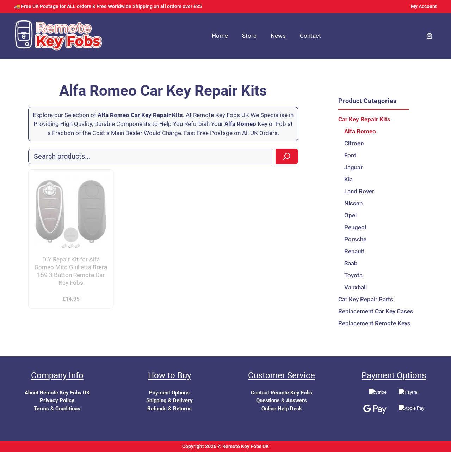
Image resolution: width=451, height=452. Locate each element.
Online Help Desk (281, 408)
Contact (310, 35)
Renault (354, 251)
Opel (350, 215)
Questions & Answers (281, 400)
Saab (351, 263)
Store (249, 35)
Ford (350, 155)
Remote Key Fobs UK (245, 446)
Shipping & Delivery (169, 400)
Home (220, 35)
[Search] (287, 156)
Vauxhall (355, 287)
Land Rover (359, 191)
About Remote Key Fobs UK (57, 393)
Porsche (355, 239)
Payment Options (169, 393)
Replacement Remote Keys (373, 323)
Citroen (354, 143)
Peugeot (355, 227)
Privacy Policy (57, 400)
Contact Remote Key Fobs (281, 393)
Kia (348, 179)
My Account (424, 6)
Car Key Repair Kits (364, 119)
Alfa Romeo (360, 131)
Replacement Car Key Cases (373, 311)
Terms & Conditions (57, 408)
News (278, 35)
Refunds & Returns (169, 408)
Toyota (353, 275)
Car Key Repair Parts (365, 299)
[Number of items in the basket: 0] (429, 36)
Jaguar (353, 167)
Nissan (353, 203)
